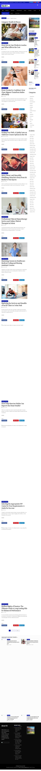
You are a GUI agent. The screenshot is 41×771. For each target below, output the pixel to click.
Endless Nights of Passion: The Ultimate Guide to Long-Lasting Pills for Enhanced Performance (14, 608)
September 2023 (33, 197)
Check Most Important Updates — (10, 637)
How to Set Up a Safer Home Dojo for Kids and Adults (36, 53)
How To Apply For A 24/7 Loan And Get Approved (36, 74)
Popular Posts (32, 33)
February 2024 (32, 188)
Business (7, 10)
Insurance (31, 116)
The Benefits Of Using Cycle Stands (36, 42)
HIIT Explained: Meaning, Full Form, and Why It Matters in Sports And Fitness (18, 735)
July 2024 (31, 179)
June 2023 (32, 202)
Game (25, 10)
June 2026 (32, 138)
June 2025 (32, 159)
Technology (32, 125)
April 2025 (32, 163)
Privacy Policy (16, 2)
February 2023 (32, 209)
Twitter (31, 2)
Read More (3, 144)
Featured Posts (32, 88)
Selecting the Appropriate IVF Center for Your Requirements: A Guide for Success (13, 506)
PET (30, 121)
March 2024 (32, 186)
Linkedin (32, 2)
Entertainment (19, 10)
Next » (18, 630)
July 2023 (31, 201)
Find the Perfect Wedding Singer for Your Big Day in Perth (32, 642)
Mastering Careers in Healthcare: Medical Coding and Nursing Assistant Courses (13, 263)
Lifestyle (29, 10)
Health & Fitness (5, 13)
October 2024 (32, 174)
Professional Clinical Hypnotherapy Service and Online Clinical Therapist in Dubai (14, 221)
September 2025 (33, 154)
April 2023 (32, 206)
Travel (35, 10)
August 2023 (32, 199)
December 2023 (33, 192)
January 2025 (32, 168)
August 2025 (32, 156)
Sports (12, 13)
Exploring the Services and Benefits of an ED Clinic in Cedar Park (14, 304)
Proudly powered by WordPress (12, 767)
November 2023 (33, 193)
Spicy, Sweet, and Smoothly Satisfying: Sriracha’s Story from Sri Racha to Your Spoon (14, 177)
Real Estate (17, 13)
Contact (24, 2)
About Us (20, 2)
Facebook (29, 2)
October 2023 (32, 195)
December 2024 (33, 170)
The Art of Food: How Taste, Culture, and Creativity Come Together (13, 718)
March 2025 (32, 165)
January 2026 (32, 147)
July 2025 (31, 158)
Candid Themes (32, 767)
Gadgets (31, 107)
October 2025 (32, 152)
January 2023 (32, 211)
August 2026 (32, 134)
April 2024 (32, 184)
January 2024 (32, 190)
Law (30, 117)
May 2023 (32, 204)
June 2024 (32, 181)
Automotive (32, 96)
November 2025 (33, 150)
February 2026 (32, 145)
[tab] (32, 33)
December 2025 (33, 149)
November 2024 (33, 172)
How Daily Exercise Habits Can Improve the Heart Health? (13, 404)
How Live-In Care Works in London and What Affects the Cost (14, 46)
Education (12, 10)
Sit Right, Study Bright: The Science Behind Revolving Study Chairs (33, 718)
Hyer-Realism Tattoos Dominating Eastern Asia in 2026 (13, 642)
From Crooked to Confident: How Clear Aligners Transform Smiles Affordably (13, 92)
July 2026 (31, 136)
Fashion (31, 103)
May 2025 (32, 161)
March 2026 (32, 143)
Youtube (35, 2)
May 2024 (32, 183)
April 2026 (32, 141)
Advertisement (11, 2)
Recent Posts (32, 35)
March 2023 (32, 208)
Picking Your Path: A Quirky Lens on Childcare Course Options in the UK (14, 133)
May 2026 (32, 140)
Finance (31, 105)
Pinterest (34, 2)
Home (35, 59)
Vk (37, 2)
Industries (31, 114)
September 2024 (33, 175)
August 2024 (32, 177)
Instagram (38, 2)
